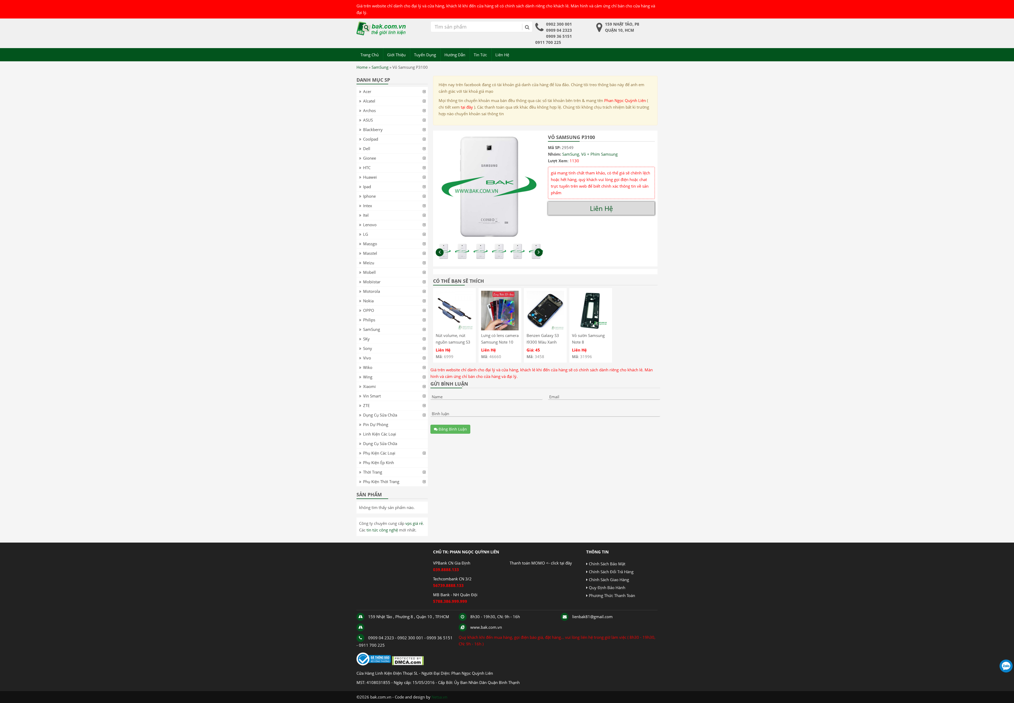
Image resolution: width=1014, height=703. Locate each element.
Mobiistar (372, 281)
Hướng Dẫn (454, 54)
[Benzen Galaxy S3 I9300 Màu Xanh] (545, 328)
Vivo (367, 357)
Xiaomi (369, 386)
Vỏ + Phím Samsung (599, 154)
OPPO (368, 310)
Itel (366, 215)
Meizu (368, 262)
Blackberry (373, 129)
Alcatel (369, 101)
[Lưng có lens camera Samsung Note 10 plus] (500, 328)
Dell (366, 148)
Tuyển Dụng (425, 54)
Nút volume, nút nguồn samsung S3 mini (453, 342)
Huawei (370, 177)
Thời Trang (372, 472)
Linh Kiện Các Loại (379, 434)
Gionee (369, 158)
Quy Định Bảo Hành (607, 587)
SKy (366, 338)
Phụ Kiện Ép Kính (378, 462)
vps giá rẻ (414, 523)
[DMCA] (408, 664)
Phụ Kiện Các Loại (379, 453)
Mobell (369, 272)
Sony (367, 348)
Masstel (370, 253)
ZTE (366, 405)
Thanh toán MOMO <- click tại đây (541, 563)
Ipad (367, 186)
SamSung (380, 67)
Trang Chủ (369, 54)
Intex (367, 205)
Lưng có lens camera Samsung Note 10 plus (500, 342)
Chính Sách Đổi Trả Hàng (611, 571)
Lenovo (370, 224)
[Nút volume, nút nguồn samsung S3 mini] (454, 328)
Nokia (368, 300)
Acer (367, 91)
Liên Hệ (502, 54)
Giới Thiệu (396, 54)
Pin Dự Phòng (375, 424)
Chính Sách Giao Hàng (609, 579)
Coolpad (370, 139)
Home (362, 67)
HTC (366, 167)
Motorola (371, 291)
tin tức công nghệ (382, 530)
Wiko (367, 367)
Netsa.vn (439, 697)
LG (365, 234)
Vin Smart (372, 396)
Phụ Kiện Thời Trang (381, 481)
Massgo (370, 243)
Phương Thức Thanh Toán (612, 595)
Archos (369, 110)
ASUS (368, 120)
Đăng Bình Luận (452, 429)
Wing (367, 377)
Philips (369, 319)
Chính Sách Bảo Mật (607, 563)
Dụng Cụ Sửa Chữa (380, 415)
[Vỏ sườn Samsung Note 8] (590, 328)
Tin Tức (480, 54)
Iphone (369, 196)
